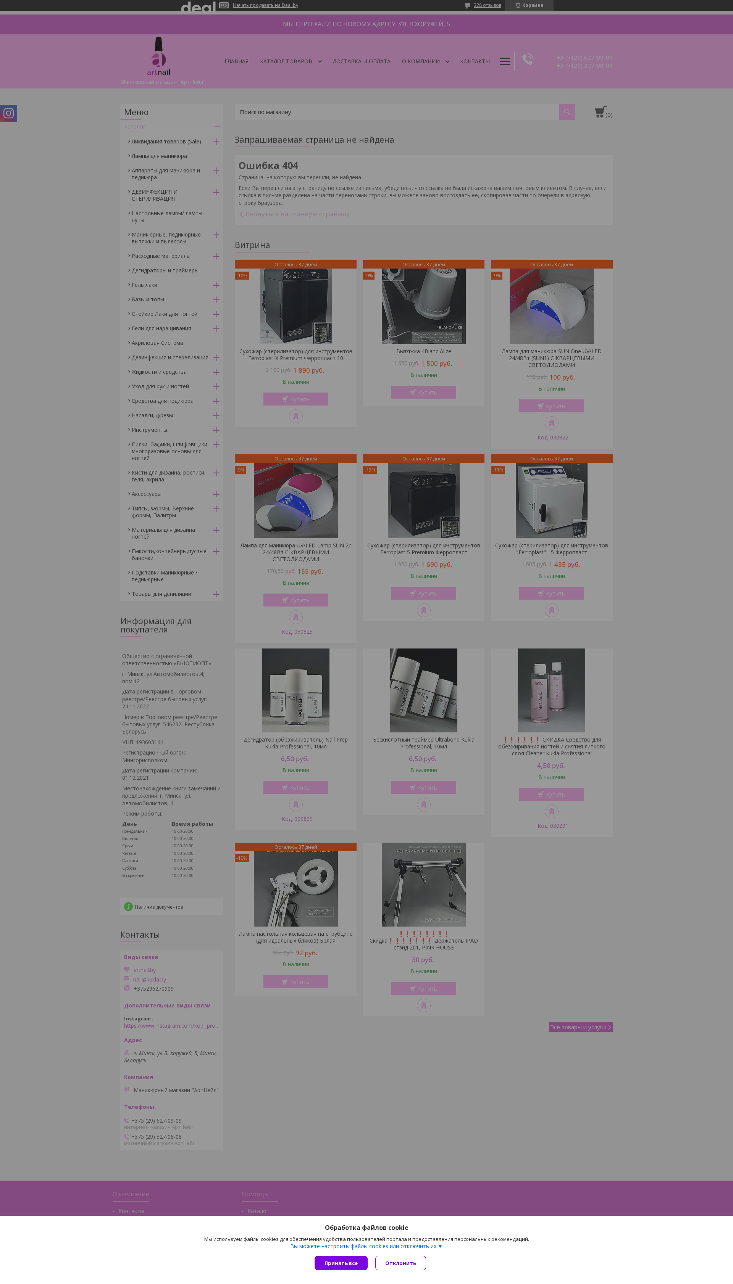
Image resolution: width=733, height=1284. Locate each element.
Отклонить (400, 1263)
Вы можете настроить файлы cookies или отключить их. (364, 1246)
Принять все (341, 1263)
